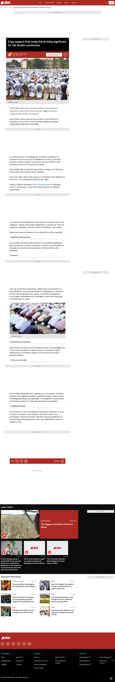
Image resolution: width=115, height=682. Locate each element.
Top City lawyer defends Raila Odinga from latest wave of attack (56, 561)
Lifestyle (59, 2)
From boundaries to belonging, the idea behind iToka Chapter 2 (24, 585)
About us (37, 657)
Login (111, 2)
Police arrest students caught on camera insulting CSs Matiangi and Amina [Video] (34, 561)
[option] (11, 557)
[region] (57, 556)
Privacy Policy (38, 668)
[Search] (106, 3)
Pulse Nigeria (84, 657)
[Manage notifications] (111, 678)
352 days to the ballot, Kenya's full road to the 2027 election (23, 611)
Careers (73, 2)
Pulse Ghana (84, 661)
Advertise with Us (40, 661)
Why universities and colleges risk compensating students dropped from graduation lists (23, 599)
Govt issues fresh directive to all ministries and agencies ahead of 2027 (62, 612)
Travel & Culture (18, 581)
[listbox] (57, 556)
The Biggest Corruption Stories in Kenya (57, 525)
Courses (18, 664)
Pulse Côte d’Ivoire (103, 662)
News (40, 2)
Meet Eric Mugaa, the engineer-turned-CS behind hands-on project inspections (62, 586)
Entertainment (49, 2)
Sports (66, 2)
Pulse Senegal (104, 657)
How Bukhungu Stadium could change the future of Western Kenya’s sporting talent (62, 599)
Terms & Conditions (40, 664)
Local (10, 7)
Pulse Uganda (84, 664)
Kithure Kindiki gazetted (43, 184)
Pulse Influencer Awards (60, 662)
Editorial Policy (60, 657)
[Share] (65, 55)
